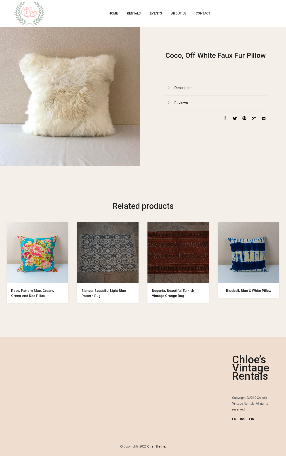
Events (156, 13)
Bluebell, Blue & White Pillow (248, 291)
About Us (179, 13)
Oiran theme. (156, 446)
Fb (234, 419)
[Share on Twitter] (233, 119)
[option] (37, 267)
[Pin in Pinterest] (243, 119)
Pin (251, 419)
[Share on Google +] (253, 119)
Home (113, 13)
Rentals (134, 13)
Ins (242, 419)
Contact (203, 13)
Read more (37, 277)
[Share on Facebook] (224, 119)
